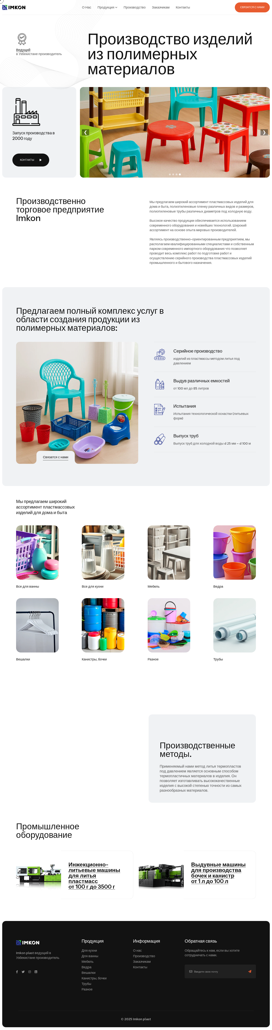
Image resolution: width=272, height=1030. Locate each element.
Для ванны (90, 955)
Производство (135, 7)
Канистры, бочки (94, 659)
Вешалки (23, 659)
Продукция (106, 7)
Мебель (153, 586)
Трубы (218, 659)
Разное (153, 659)
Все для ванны (27, 586)
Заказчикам (160, 7)
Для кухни (89, 950)
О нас (86, 7)
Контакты (183, 7)
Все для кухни (92, 586)
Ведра (218, 586)
